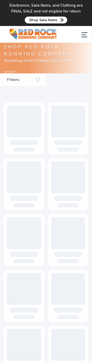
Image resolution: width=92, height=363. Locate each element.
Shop (9, 72)
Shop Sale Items (43, 20)
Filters (13, 79)
